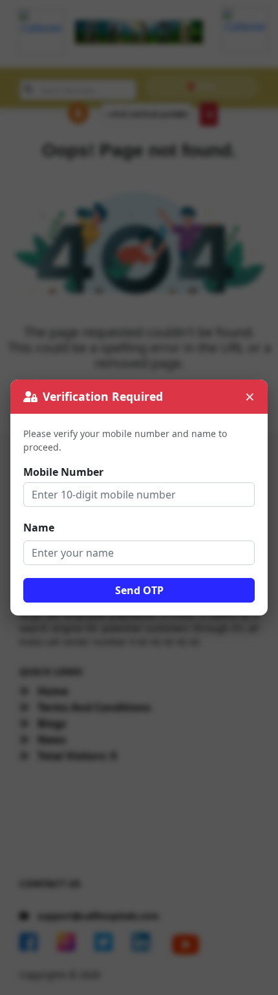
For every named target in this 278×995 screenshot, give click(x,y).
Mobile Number (63, 472)
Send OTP (139, 590)
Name (38, 527)
